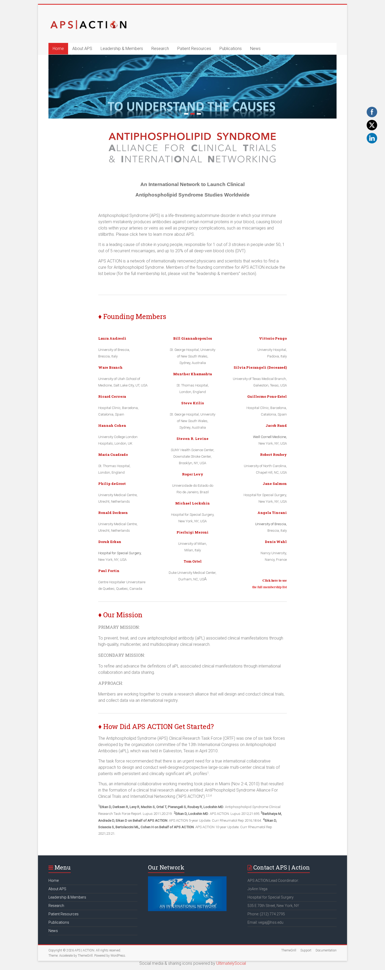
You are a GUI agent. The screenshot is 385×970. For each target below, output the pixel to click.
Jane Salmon (275, 483)
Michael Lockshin (192, 503)
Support (305, 950)
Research (160, 48)
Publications (230, 48)
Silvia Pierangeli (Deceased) (260, 367)
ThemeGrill (288, 950)
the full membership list (269, 587)
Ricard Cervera (112, 396)
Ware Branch (110, 367)
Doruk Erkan (109, 541)
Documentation (326, 950)
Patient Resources (194, 48)
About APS (82, 48)
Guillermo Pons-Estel (267, 396)
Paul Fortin (108, 570)
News (255, 48)
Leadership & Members (122, 48)
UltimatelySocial (231, 963)
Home (58, 48)
